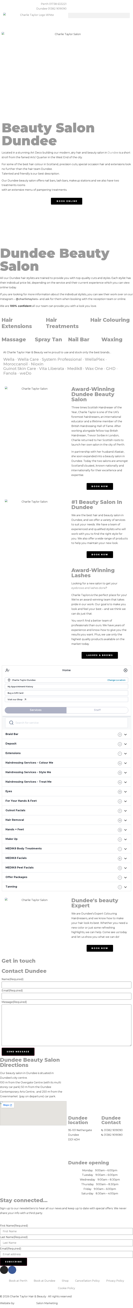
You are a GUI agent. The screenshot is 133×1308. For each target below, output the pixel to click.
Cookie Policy (66, 1288)
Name (13, 979)
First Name (14, 1225)
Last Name (14, 1237)
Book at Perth (18, 1280)
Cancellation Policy (87, 1280)
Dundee (113, 152)
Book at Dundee (44, 1280)
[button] (99, 15)
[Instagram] (4, 1270)
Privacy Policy (115, 1280)
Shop (65, 1280)
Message (14, 1002)
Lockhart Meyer (25, 1303)
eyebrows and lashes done (88, 588)
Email (12, 990)
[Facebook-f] (12, 1270)
